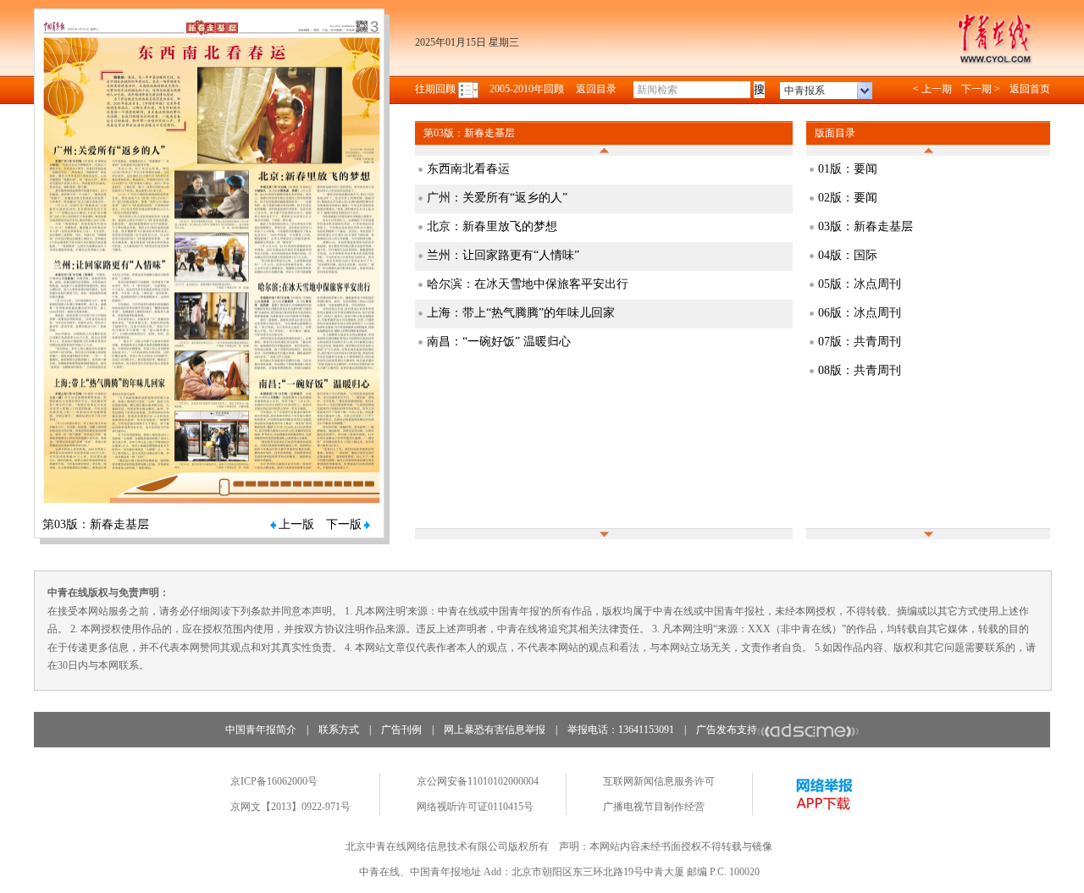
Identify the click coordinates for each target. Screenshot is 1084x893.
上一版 (296, 524)
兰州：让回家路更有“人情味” (503, 255)
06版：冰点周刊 (859, 312)
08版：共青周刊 (859, 370)
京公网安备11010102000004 (478, 781)
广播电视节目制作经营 (654, 807)
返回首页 (1029, 89)
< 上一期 (932, 89)
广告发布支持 (726, 730)
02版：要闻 (847, 197)
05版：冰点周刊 (859, 284)
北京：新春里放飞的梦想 (492, 226)
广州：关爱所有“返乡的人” (497, 197)
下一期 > (980, 89)
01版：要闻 (847, 169)
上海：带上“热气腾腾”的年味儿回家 (521, 312)
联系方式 (338, 730)
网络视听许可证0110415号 (475, 807)
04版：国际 (847, 255)
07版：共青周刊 (859, 341)
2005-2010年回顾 (526, 89)
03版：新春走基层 (865, 226)
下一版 (344, 524)
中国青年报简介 (260, 730)
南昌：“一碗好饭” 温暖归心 (499, 341)
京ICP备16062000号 (274, 781)
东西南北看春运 (468, 169)
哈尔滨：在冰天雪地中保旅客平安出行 (527, 284)
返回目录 (596, 89)
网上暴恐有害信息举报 (494, 730)
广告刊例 (401, 730)
